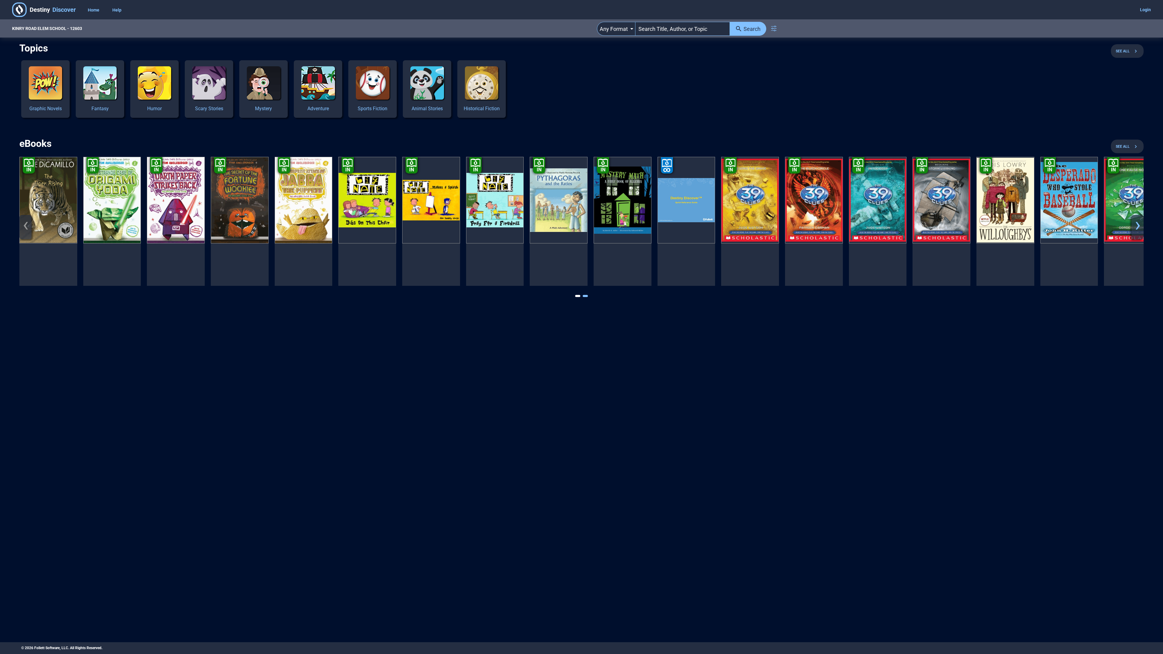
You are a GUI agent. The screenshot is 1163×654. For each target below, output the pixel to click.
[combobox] (616, 28)
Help (116, 10)
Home (94, 10)
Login (1145, 9)
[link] (45, 89)
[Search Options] (773, 28)
